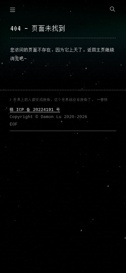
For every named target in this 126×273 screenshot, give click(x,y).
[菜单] (12, 9)
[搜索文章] (112, 9)
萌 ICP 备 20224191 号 (35, 109)
